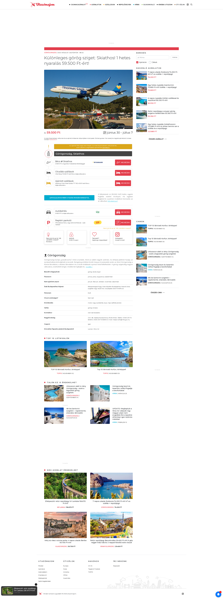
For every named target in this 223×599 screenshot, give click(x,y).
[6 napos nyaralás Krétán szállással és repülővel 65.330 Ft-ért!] (141, 105)
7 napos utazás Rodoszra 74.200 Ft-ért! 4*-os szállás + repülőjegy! (111, 502)
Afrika (65, 575)
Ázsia (65, 569)
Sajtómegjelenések (44, 581)
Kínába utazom (165, 4)
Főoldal (40, 566)
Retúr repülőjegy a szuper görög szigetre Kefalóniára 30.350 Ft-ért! (162, 112)
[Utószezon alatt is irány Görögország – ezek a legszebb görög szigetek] (54, 401)
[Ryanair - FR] (97, 165)
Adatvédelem (42, 572)
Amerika (66, 572)
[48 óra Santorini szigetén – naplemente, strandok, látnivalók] (54, 423)
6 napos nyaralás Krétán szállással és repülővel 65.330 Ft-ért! (163, 99)
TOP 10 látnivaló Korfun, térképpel (65, 369)
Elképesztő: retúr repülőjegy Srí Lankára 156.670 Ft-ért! (65, 502)
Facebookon (53, 139)
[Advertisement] (111, 27)
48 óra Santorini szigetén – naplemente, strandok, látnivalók (76, 411)
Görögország (72, 395)
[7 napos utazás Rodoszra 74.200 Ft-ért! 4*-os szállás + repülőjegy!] (111, 498)
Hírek (137, 4)
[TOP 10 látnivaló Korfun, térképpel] (65, 366)
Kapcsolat (116, 566)
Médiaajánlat (42, 578)
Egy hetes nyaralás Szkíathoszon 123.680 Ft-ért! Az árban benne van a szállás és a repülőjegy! (163, 126)
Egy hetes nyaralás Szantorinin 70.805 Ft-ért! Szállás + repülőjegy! (162, 86)
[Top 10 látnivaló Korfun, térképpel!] (111, 366)
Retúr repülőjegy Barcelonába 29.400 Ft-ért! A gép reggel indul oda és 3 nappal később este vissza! (111, 541)
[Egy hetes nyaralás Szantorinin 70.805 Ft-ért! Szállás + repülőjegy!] (141, 92)
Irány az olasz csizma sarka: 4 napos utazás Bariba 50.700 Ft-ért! (65, 541)
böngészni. (106, 147)
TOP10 (59, 373)
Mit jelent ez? (113, 201)
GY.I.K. (90, 566)
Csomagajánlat (79, 4)
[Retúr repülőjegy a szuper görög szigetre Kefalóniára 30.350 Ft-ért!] (141, 118)
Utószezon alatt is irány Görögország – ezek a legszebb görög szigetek (76, 389)
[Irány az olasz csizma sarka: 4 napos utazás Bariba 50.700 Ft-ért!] (65, 537)
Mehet (174, 57)
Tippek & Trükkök (94, 569)
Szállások (110, 4)
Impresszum (42, 575)
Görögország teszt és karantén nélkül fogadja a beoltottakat (122, 388)
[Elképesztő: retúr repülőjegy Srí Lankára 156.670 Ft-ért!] (65, 498)
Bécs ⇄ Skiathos (63, 161)
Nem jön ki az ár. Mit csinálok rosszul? (117, 228)
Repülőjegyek (125, 4)
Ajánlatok (96, 4)
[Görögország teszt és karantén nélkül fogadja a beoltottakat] (100, 401)
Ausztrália (66, 578)
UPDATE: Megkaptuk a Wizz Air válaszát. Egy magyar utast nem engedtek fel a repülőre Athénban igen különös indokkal (122, 414)
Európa (65, 566)
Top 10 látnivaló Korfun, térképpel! (111, 369)
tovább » (89, 267)
